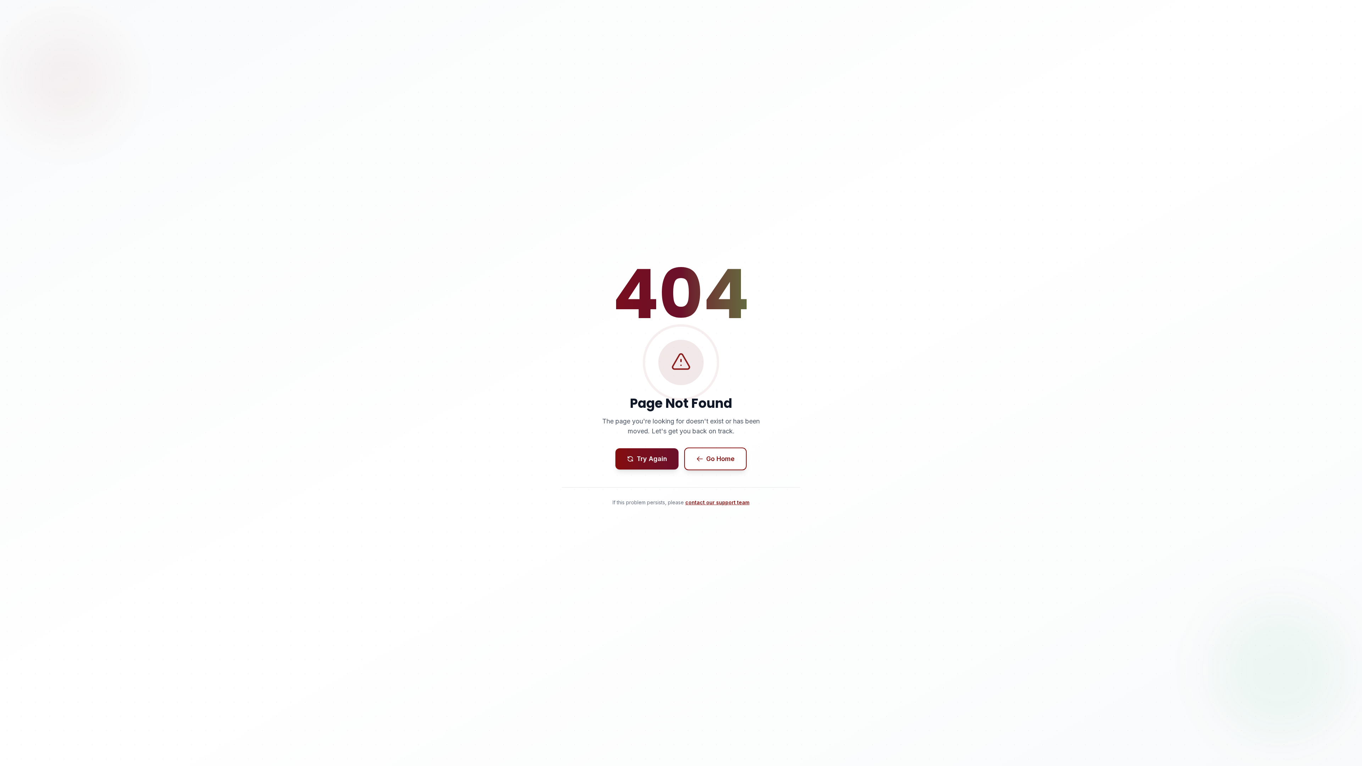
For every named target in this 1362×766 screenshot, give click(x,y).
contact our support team (717, 502)
